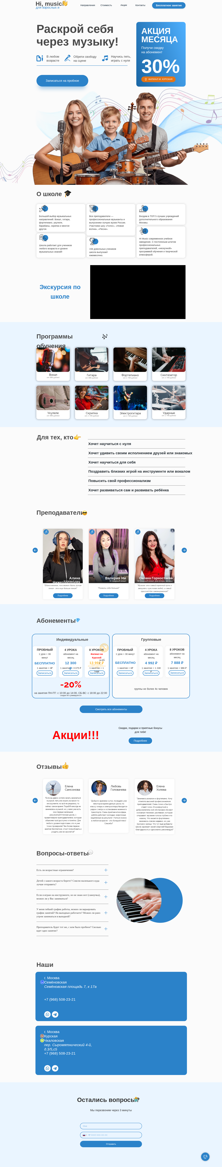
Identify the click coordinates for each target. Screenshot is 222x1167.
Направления (87, 5)
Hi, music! (50, 3)
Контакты (140, 5)
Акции (124, 5)
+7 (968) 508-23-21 (60, 999)
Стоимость (106, 5)
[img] (47, 1014)
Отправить (111, 1144)
